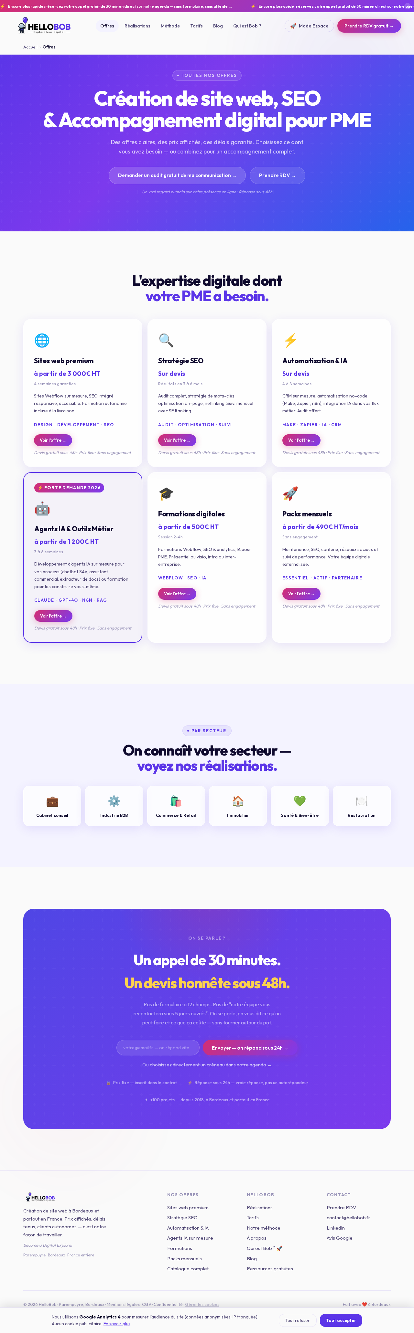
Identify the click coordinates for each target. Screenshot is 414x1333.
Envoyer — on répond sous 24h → (250, 1048)
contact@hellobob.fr (348, 1217)
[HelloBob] (87, 1197)
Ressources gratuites (270, 1268)
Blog (218, 26)
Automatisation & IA (188, 1228)
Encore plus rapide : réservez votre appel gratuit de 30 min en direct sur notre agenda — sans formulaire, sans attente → (116, 6)
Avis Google (340, 1238)
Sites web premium (188, 1207)
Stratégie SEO (182, 1217)
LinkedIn (336, 1228)
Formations (179, 1248)
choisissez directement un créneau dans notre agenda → (211, 1065)
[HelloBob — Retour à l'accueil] (45, 26)
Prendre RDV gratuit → (369, 26)
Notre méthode (263, 1228)
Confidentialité (168, 1304)
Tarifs (196, 26)
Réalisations (137, 26)
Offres (107, 26)
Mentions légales (123, 1304)
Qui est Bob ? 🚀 (265, 1248)
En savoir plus (117, 1324)
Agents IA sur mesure (190, 1238)
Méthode (170, 26)
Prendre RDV (341, 1207)
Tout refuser (297, 1320)
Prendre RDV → (277, 175)
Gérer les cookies (202, 1304)
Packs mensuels (184, 1258)
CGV (146, 1304)
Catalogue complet (188, 1268)
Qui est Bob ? (247, 26)
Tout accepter (341, 1320)
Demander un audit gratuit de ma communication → (177, 175)
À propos (257, 1238)
